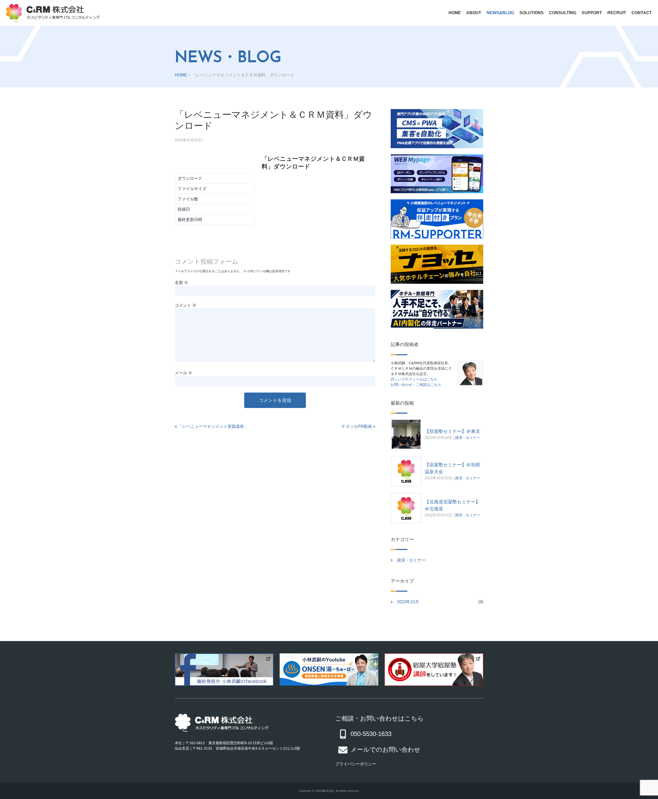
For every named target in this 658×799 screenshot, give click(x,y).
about (473, 13)
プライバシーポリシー (355, 764)
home (455, 13)
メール (183, 373)
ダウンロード (205, 162)
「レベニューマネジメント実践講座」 (213, 426)
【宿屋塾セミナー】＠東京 (452, 431)
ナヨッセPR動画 (356, 426)
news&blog (500, 13)
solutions (531, 13)
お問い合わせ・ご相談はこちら (416, 385)
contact (642, 13)
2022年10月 (408, 602)
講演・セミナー (467, 438)
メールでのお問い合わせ (386, 749)
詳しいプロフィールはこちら (414, 379)
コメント (185, 305)
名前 (181, 282)
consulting (562, 13)
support (592, 13)
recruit (616, 13)
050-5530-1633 (371, 733)
